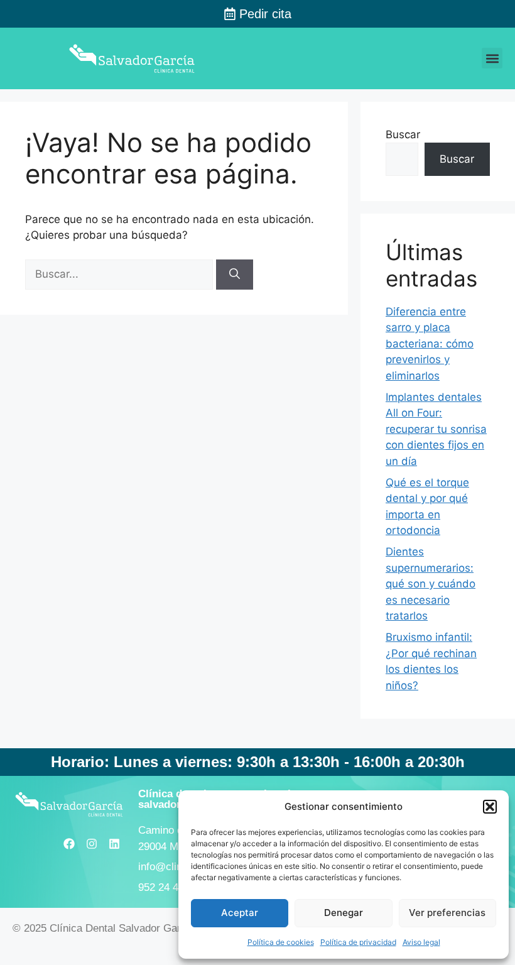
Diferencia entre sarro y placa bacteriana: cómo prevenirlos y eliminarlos (430, 343)
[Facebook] (69, 843)
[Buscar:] (120, 274)
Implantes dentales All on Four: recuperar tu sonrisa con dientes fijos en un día (436, 429)
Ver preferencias (447, 913)
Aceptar (239, 913)
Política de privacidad (358, 942)
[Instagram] (91, 843)
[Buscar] (234, 274)
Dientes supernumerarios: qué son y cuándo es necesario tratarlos (430, 583)
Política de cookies (280, 942)
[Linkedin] (114, 843)
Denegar (343, 913)
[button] (490, 806)
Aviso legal (421, 942)
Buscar (403, 134)
